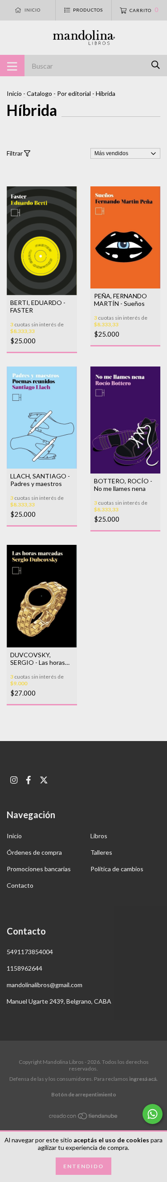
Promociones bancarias (39, 869)
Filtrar (15, 153)
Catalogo (39, 93)
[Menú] (12, 65)
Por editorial (74, 93)
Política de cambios (116, 869)
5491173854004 (30, 951)
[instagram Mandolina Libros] (14, 780)
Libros (98, 836)
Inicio (14, 93)
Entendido (83, 1166)
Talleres (101, 852)
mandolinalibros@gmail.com (44, 984)
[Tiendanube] (83, 1117)
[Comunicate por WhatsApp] (153, 1114)
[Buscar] (155, 65)
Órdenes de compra (34, 852)
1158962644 (24, 968)
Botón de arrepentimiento (83, 1094)
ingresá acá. (143, 1078)
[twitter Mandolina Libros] (44, 780)
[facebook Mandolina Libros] (28, 780)
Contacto (20, 885)
